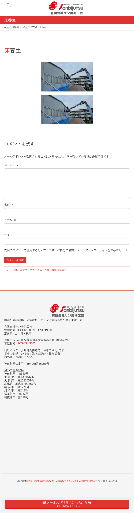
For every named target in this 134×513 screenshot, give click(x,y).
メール (10, 219)
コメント (11, 164)
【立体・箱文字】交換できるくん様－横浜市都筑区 (38, 269)
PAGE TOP (127, 494)
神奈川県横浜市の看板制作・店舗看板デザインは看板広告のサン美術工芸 (63, 481)
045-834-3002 (27, 343)
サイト (8, 234)
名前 (8, 204)
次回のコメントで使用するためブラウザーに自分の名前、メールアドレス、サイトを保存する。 (64, 250)
